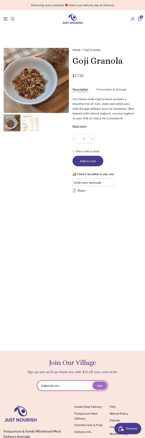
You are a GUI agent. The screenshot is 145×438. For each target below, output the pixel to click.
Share (81, 190)
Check (106, 182)
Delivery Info (82, 431)
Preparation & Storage (111, 89)
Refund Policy (119, 413)
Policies (115, 420)
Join (100, 385)
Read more (79, 126)
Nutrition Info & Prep (88, 425)
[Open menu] (4, 19)
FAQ (113, 406)
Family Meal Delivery (88, 406)
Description (80, 89)
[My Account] (131, 18)
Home (76, 49)
